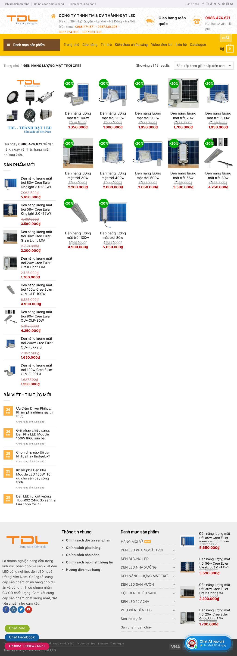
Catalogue (198, 45)
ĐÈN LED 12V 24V (135, 601)
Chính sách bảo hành (83, 555)
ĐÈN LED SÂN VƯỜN (137, 584)
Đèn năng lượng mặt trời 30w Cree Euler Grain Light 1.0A (78, 180)
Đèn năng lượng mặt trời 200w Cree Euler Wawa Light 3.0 (113, 120)
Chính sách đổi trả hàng (49, 4)
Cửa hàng (90, 45)
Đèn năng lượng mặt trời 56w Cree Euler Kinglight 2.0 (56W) (214, 563)
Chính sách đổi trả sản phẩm (88, 540)
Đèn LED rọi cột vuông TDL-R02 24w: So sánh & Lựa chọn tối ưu (36, 500)
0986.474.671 (30, 144)
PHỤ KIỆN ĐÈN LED (136, 610)
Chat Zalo (17, 628)
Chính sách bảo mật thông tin (89, 562)
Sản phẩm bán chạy (136, 627)
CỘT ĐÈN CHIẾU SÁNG (139, 593)
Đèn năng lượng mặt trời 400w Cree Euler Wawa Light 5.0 (113, 180)
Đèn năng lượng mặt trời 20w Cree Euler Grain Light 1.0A (183, 120)
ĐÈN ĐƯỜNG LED (135, 559)
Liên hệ (181, 45)
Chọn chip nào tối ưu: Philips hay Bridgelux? (33, 454)
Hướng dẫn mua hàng (83, 570)
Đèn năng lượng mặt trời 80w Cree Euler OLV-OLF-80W (218, 180)
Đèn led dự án (131, 619)
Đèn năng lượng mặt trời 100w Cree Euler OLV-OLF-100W (78, 240)
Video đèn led (162, 45)
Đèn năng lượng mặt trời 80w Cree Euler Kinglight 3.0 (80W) (214, 538)
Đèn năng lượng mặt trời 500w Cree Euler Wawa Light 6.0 (148, 180)
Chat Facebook (22, 637)
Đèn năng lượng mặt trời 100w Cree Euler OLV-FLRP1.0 (78, 120)
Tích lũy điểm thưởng (16, 4)
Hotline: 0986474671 (27, 646)
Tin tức (106, 45)
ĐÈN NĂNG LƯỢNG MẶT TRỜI (144, 576)
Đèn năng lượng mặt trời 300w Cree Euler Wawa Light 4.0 (218, 120)
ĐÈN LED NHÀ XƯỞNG (139, 567)
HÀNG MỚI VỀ (132, 542)
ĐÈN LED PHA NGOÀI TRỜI (142, 550)
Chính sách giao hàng (82, 4)
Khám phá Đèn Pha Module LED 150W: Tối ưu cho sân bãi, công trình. (33, 476)
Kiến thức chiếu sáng (131, 45)
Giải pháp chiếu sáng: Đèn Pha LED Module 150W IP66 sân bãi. (33, 434)
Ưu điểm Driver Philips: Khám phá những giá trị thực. (34, 412)
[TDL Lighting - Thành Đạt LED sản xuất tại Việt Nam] (23, 21)
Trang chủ (71, 45)
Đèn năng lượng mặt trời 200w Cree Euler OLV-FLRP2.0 (148, 120)
